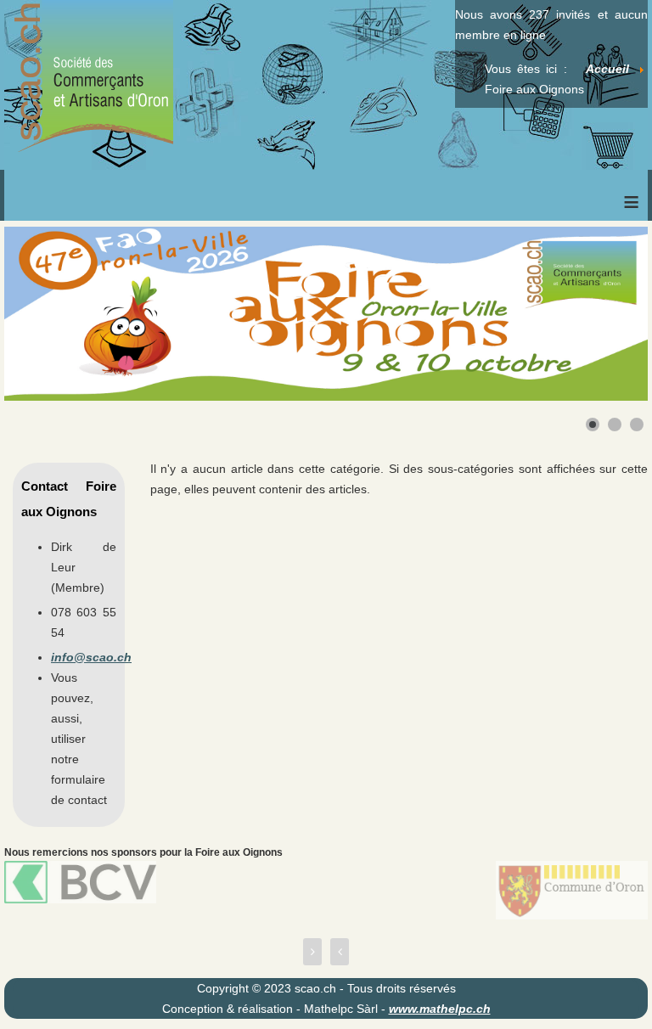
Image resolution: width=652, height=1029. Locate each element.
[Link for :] (326, 314)
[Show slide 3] (637, 424)
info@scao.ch (91, 657)
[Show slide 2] (614, 424)
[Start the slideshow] (596, 314)
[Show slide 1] (592, 424)
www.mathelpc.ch (440, 1008)
